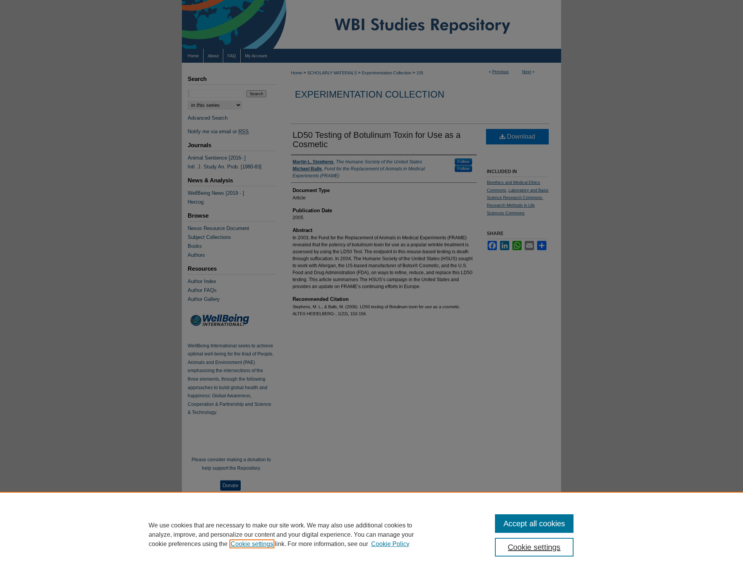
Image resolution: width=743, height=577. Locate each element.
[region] (371, 534)
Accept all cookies (534, 523)
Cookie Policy (390, 544)
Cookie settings (252, 544)
